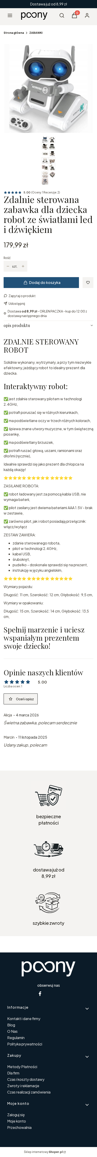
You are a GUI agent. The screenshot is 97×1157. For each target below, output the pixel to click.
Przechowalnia (19, 1127)
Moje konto (16, 1121)
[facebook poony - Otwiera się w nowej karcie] (40, 993)
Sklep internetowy (43, 1152)
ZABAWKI (35, 32)
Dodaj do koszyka (44, 282)
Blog (11, 1025)
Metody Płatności (22, 1066)
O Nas (12, 1031)
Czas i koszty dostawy (25, 1079)
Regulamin (16, 1037)
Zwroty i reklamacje (23, 1085)
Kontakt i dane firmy (23, 1018)
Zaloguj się (16, 1114)
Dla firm (13, 1073)
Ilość (7, 258)
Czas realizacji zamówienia (29, 1092)
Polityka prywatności (24, 1044)
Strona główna (14, 32)
